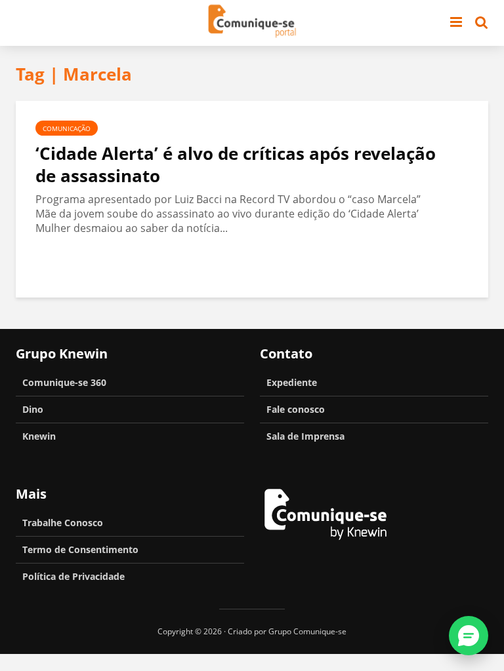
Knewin (39, 436)
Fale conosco (295, 409)
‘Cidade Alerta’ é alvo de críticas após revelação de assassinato (235, 164)
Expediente (291, 382)
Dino (32, 409)
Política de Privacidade (73, 576)
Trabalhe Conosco (62, 522)
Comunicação (67, 128)
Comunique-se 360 (64, 382)
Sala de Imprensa (305, 436)
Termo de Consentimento (80, 549)
